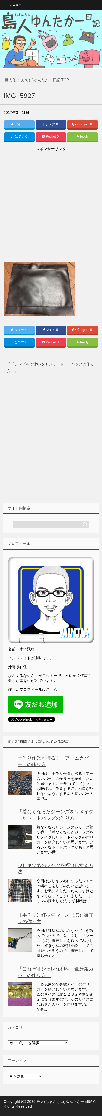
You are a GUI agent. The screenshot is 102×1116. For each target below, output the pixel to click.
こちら (51, 689)
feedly (84, 136)
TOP (37, 80)
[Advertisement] (51, 203)
